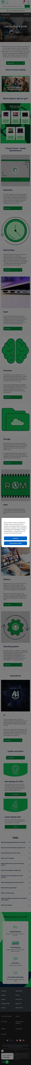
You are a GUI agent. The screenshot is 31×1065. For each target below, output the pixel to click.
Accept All (15, 538)
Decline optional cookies (15, 543)
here (18, 529)
